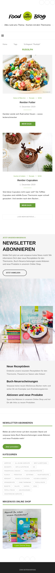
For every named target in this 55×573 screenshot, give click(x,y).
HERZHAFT (7, 478)
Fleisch (7, 474)
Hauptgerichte (43, 474)
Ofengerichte (9, 482)
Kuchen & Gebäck (40, 478)
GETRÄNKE (30, 474)
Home (5, 44)
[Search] (52, 36)
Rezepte (7, 486)
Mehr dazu (27, 124)
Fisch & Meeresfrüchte (33, 471)
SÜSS (35, 486)
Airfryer (7, 463)
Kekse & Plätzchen (22, 478)
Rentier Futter (27, 102)
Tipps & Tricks (9, 490)
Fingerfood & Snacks (12, 471)
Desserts (7, 467)
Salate (17, 486)
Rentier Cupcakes (27, 180)
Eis (34, 467)
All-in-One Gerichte (22, 463)
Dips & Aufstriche (22, 467)
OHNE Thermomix (25, 482)
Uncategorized (24, 490)
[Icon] (27, 74)
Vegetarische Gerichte (13, 494)
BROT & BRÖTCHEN (40, 463)
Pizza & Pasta (40, 482)
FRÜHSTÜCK (18, 474)
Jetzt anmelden (11, 447)
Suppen (26, 486)
